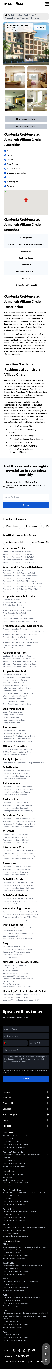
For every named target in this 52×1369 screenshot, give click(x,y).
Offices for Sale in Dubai (12, 605)
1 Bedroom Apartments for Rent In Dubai (19, 658)
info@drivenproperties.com (16, 1147)
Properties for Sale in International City (18, 858)
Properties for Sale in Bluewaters (16, 874)
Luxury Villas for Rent (11, 723)
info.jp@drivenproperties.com (16, 1340)
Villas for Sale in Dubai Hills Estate (16, 890)
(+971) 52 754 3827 (12, 1334)
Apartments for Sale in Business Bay (17, 802)
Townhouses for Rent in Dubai (15, 685)
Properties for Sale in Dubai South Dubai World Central (24, 632)
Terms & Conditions (9, 1361)
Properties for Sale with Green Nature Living (20, 642)
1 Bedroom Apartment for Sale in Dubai (18, 554)
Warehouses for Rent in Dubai (15, 696)
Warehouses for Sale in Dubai (14, 616)
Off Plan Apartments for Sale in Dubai (17, 749)
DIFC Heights (8, 981)
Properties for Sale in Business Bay (16, 808)
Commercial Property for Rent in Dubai (18, 693)
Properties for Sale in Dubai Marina (16, 629)
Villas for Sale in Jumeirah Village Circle (18, 920)
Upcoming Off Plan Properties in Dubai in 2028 (21, 1000)
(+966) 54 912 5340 (12, 1268)
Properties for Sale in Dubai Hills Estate (18, 888)
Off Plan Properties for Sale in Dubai (17, 752)
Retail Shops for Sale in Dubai (14, 613)
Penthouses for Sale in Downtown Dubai (19, 736)
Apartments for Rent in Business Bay (17, 805)
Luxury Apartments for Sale (13, 714)
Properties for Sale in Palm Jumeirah (17, 792)
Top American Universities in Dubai (16, 952)
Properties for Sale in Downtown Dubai (18, 826)
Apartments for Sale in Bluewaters (16, 869)
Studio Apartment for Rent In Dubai (17, 656)
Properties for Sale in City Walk (15, 837)
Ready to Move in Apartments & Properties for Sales (23, 762)
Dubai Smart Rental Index (13, 954)
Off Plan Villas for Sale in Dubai (15, 755)
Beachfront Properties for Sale (15, 637)
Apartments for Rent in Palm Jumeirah (18, 789)
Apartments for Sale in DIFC (14, 570)
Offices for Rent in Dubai (12, 690)
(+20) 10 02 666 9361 (13, 1300)
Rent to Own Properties (12, 930)
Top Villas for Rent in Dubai (13, 682)
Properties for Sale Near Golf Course (17, 645)
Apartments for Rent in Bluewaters (17, 866)
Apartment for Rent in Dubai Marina (17, 773)
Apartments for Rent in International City (19, 850)
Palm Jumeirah (32, 526)
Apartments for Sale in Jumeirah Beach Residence (22, 586)
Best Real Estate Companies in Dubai (17, 949)
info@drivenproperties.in (15, 1327)
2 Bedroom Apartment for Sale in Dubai (18, 557)
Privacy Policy (22, 1361)
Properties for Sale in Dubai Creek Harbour (19, 904)
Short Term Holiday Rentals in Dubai (17, 704)
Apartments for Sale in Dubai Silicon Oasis (19, 581)
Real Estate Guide (10, 957)
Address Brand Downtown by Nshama (18, 978)
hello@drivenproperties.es (16, 1290)
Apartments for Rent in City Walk (16, 840)
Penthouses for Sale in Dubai (14, 608)
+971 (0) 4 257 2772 (12, 1198)
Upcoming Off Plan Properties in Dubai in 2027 (21, 997)
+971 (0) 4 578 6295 (12, 1160)
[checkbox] (4, 482)
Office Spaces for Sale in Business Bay (18, 811)
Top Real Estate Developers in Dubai (17, 938)
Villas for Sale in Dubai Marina (14, 778)
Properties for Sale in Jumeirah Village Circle (20, 634)
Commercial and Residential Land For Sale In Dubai (22, 621)
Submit (26, 1079)
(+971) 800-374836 (21, 1144)
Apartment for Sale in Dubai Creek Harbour (20, 898)
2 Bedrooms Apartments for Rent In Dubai (19, 661)
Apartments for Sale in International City (19, 856)
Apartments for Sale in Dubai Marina (17, 578)
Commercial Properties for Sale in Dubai (18, 618)
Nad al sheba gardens (11, 968)
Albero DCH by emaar (11, 984)
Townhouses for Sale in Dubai (14, 602)
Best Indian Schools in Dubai (14, 946)
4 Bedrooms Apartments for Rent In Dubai (19, 666)
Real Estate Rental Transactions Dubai (18, 933)
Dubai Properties (15, 15)
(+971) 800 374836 (21, 1255)
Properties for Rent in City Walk (15, 680)
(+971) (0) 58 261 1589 (13, 1253)
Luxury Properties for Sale (13, 712)
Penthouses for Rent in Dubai (14, 674)
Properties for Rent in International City (18, 853)
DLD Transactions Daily (12, 936)
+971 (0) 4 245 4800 (12, 1141)
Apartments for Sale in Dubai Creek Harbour (20, 576)
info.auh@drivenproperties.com (17, 1236)
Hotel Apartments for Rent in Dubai (17, 688)
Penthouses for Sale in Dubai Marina (17, 738)
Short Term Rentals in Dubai (14, 701)
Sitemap (32, 1361)
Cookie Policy (41, 1361)
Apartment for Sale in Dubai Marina (16, 770)
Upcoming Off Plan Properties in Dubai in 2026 (21, 994)
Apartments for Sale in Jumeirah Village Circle (21, 589)
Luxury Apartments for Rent (14, 720)
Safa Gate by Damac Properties (15, 976)
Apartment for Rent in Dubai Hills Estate (19, 885)
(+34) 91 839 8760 (12, 1284)
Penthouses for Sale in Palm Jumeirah (17, 741)
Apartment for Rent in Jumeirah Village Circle (20, 914)
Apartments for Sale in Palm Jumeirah (17, 592)
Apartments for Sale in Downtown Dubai (19, 573)
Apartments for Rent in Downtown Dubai (19, 818)
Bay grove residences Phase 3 (15, 965)
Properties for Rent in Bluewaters (16, 872)
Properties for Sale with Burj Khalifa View (19, 640)
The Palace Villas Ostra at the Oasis (17, 986)
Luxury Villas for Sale (11, 717)
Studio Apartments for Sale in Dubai (17, 552)
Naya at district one (10, 970)
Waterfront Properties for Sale (15, 648)
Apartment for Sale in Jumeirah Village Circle (20, 912)
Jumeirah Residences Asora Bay (15, 973)
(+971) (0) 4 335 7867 (13, 1214)
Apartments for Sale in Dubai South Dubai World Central (25, 584)
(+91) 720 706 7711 (12, 1322)
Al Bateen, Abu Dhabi (15, 542)
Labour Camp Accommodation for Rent (18, 928)
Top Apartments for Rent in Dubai (16, 677)
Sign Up (26, 505)
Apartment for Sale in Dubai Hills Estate (18, 882)
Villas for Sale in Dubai (11, 600)
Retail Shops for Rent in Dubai (14, 699)
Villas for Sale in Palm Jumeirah (15, 794)
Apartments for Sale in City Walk (15, 842)
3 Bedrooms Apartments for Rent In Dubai (19, 664)
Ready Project (29, 15)
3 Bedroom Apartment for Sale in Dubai (18, 560)
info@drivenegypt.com (14, 1306)
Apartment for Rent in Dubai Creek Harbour (20, 901)
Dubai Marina (12, 526)
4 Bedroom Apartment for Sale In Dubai (18, 562)
